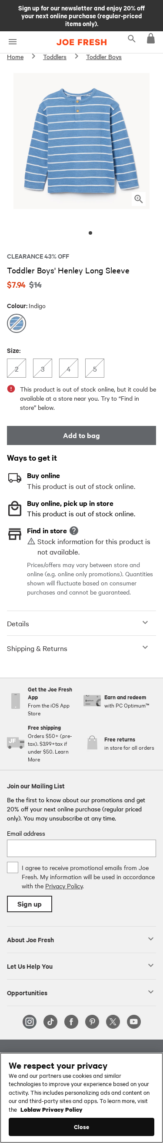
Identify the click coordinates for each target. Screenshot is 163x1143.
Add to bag (81, 435)
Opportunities (27, 992)
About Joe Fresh (30, 939)
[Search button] (131, 38)
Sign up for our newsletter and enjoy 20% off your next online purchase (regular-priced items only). (81, 15)
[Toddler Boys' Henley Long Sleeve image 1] (90, 233)
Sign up (29, 904)
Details (18, 623)
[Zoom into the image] (139, 199)
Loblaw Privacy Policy (51, 1109)
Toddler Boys (104, 56)
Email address (26, 833)
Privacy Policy (64, 885)
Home (15, 56)
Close (81, 1127)
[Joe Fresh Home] (81, 42)
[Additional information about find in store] (74, 530)
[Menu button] (12, 42)
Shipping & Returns (37, 648)
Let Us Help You (30, 965)
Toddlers (55, 56)
